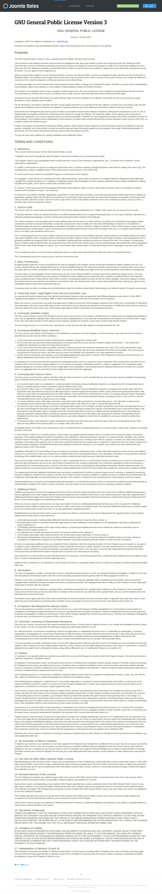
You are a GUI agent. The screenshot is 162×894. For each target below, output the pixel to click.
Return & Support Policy (79, 879)
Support (90, 6)
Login (150, 6)
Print (19, 865)
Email (26, 865)
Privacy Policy (43, 879)
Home (60, 6)
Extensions (74, 6)
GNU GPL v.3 (58, 879)
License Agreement (23, 879)
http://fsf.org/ (62, 42)
